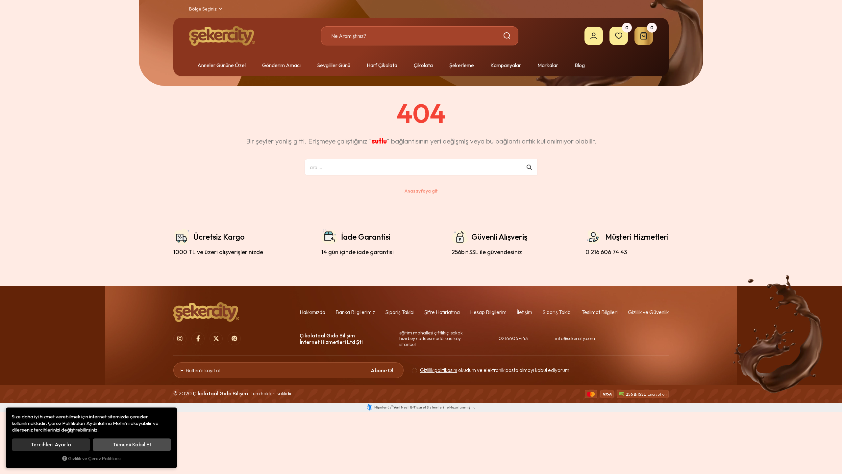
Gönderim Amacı (281, 65)
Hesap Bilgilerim (488, 312)
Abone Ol (382, 370)
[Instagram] (179, 338)
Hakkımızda (312, 312)
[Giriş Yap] (593, 36)
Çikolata (423, 65)
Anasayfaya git (421, 191)
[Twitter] (216, 338)
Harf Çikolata (382, 65)
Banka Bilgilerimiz (355, 312)
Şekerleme (461, 65)
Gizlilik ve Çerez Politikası (94, 458)
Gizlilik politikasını (438, 370)
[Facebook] (198, 338)
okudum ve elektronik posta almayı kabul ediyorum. (495, 370)
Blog (580, 65)
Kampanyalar (505, 65)
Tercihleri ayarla (51, 444)
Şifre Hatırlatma (442, 312)
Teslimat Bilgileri (600, 312)
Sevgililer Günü (333, 65)
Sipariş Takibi (399, 312)
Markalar (547, 65)
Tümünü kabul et (132, 444)
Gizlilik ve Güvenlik (648, 312)
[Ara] (508, 36)
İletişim (524, 312)
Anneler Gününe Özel (221, 65)
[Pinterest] (234, 338)
